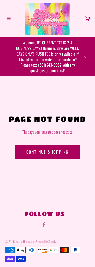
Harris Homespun (25, 241)
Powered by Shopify (45, 241)
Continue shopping (47, 152)
